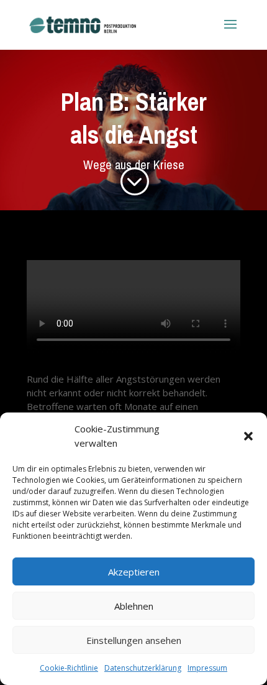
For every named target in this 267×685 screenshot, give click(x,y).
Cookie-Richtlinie (69, 668)
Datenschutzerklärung (142, 668)
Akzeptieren (134, 572)
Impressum (207, 668)
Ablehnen (133, 606)
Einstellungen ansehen (133, 640)
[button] (248, 436)
